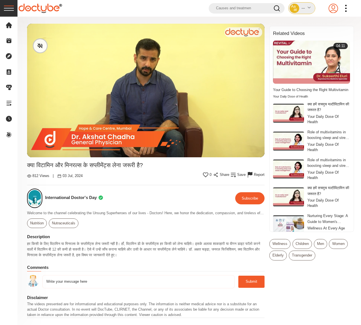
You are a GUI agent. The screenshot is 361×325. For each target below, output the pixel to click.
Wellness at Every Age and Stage (326, 231)
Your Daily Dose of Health (290, 96)
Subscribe (250, 198)
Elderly (278, 255)
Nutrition (37, 223)
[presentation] (8, 8)
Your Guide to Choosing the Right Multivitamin (310, 90)
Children (302, 244)
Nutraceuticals (63, 223)
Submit (251, 282)
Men (320, 244)
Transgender (302, 255)
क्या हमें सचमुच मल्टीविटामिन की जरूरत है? (328, 107)
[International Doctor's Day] (36, 198)
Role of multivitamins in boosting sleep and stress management (328, 135)
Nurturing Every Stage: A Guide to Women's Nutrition (327, 219)
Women (338, 244)
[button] (301, 8)
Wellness (279, 244)
